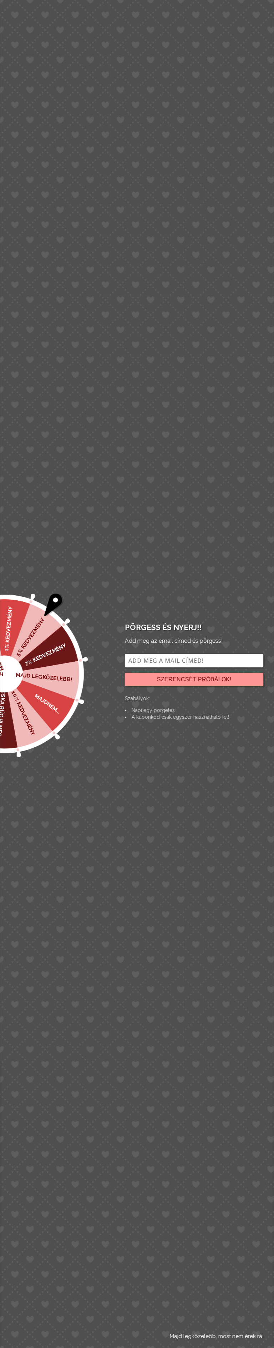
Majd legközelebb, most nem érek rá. (216, 1336)
